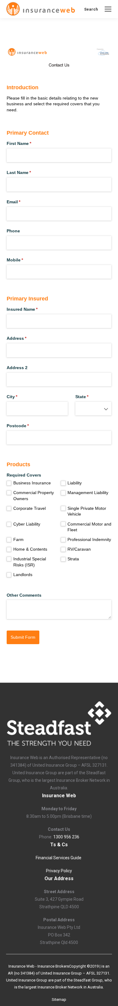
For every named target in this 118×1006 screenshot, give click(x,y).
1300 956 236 (66, 836)
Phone (13, 230)
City (21, 396)
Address (25, 338)
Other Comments (24, 595)
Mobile (24, 259)
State (90, 396)
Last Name (28, 172)
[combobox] (93, 408)
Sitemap (59, 999)
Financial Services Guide (59, 857)
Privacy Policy (59, 870)
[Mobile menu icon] (108, 9)
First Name (28, 143)
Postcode (27, 425)
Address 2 (17, 367)
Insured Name (31, 309)
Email (22, 201)
